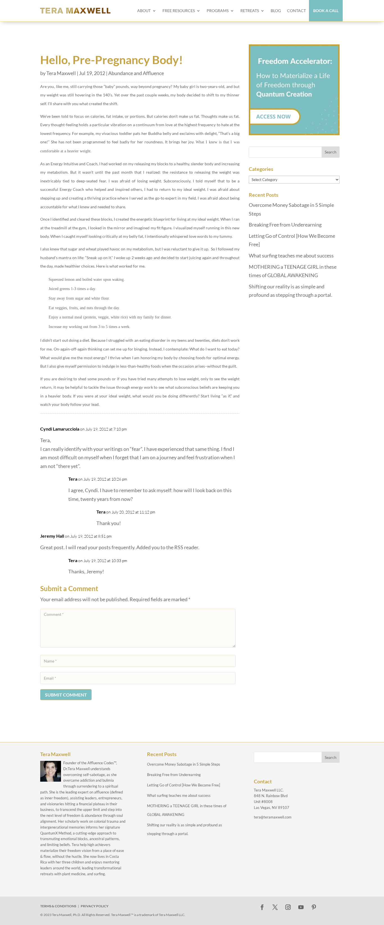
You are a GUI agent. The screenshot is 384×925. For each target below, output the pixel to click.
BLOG (276, 10)
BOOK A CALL (325, 10)
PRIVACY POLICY (95, 906)
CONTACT (296, 10)
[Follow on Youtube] (301, 907)
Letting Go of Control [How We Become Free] (183, 785)
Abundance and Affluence (136, 73)
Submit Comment (66, 694)
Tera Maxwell (61, 73)
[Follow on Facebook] (262, 907)
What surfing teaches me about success (291, 255)
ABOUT (144, 10)
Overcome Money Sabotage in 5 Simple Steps (183, 764)
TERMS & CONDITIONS (58, 906)
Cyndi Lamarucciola (59, 428)
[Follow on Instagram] (288, 907)
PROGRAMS (218, 10)
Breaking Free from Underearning (285, 224)
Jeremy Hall (52, 536)
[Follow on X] (275, 907)
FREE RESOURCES (178, 10)
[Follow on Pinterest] (314, 907)
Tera (72, 478)
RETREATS (249, 10)
